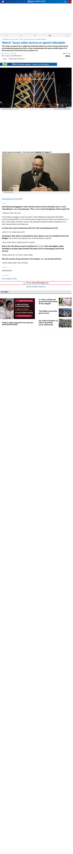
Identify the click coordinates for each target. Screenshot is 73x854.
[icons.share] (70, 1)
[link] (17, 312)
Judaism (16, 39)
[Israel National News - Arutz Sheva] (36, 2)
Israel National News (7, 39)
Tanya (5, 58)
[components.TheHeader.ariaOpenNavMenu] (11, 2)
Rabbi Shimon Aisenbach (17, 58)
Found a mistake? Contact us (36, 286)
